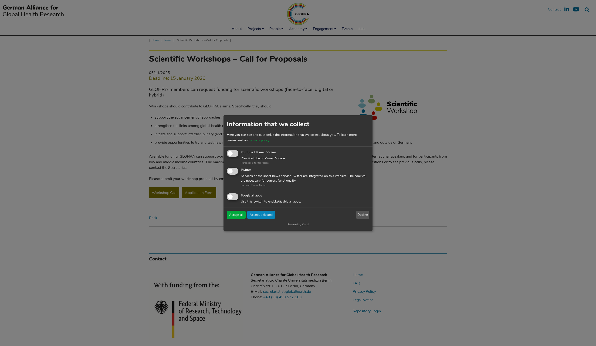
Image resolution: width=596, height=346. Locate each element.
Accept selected (261, 215)
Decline (362, 215)
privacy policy (259, 140)
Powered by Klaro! (298, 224)
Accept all (236, 215)
